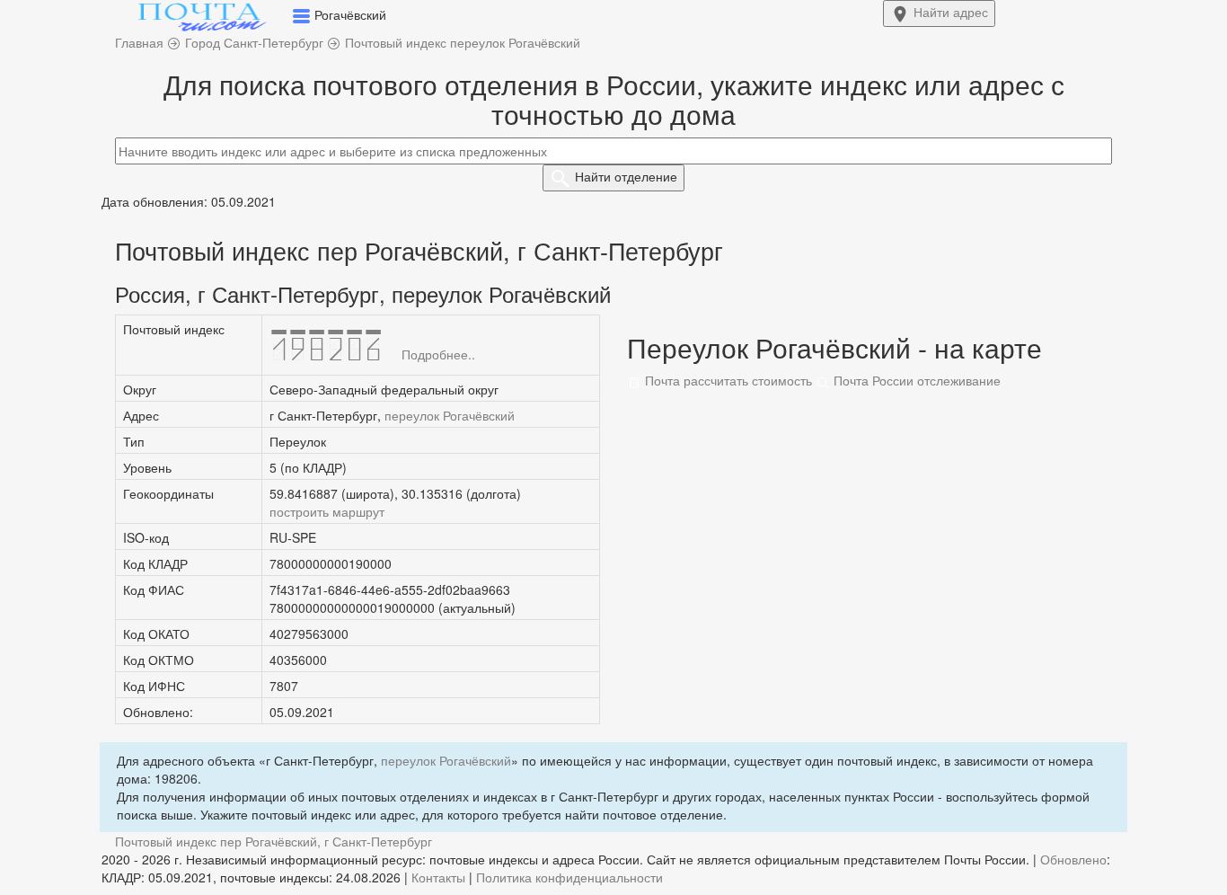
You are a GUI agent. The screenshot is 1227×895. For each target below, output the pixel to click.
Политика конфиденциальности (569, 877)
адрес (951, 12)
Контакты (438, 877)
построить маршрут (326, 511)
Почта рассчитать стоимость (726, 380)
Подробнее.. (438, 354)
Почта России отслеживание (915, 380)
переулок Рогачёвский (449, 415)
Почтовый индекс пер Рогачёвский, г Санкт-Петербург (273, 841)
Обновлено (1073, 859)
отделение (626, 176)
